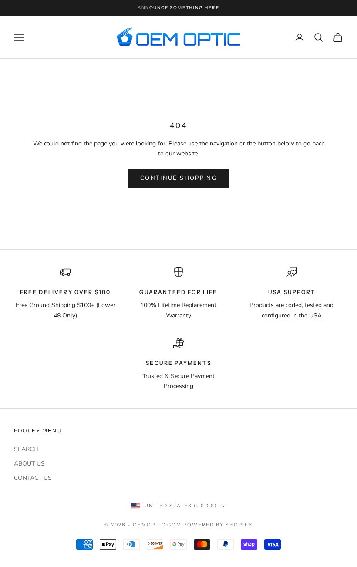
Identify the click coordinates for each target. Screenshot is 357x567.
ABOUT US (29, 463)
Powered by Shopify (218, 525)
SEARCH (26, 449)
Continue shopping (178, 178)
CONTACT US (33, 478)
